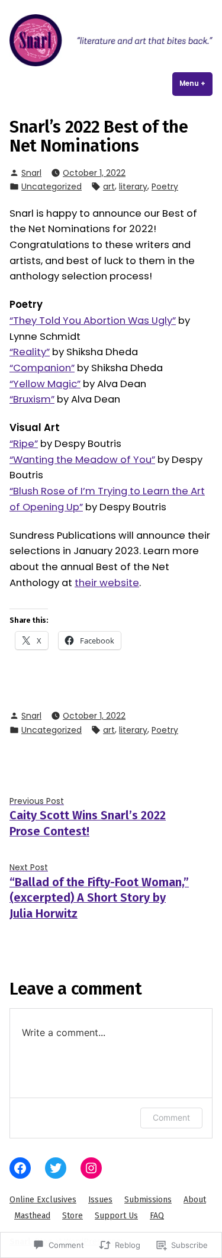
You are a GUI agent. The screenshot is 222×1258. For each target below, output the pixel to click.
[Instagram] (91, 1168)
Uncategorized (51, 186)
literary (133, 186)
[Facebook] (20, 1168)
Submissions (148, 1200)
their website (107, 583)
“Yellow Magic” (45, 384)
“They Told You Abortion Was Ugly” (92, 320)
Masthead (32, 1216)
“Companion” (42, 368)
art (109, 186)
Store (72, 1216)
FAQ (157, 1216)
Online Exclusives (42, 1200)
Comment (171, 1117)
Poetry (165, 186)
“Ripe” (23, 444)
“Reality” (29, 352)
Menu (196, 83)
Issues (100, 1200)
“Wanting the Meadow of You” (82, 459)
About (195, 1200)
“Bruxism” (31, 399)
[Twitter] (55, 1168)
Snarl (31, 173)
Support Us (116, 1216)
